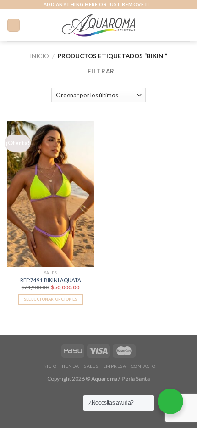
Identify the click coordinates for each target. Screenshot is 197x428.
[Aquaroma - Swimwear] (98, 25)
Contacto (143, 366)
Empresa (114, 366)
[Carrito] (185, 25)
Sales (91, 366)
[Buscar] (172, 25)
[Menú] (13, 25)
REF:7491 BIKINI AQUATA (50, 280)
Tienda (70, 366)
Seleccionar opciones (50, 299)
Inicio (39, 56)
